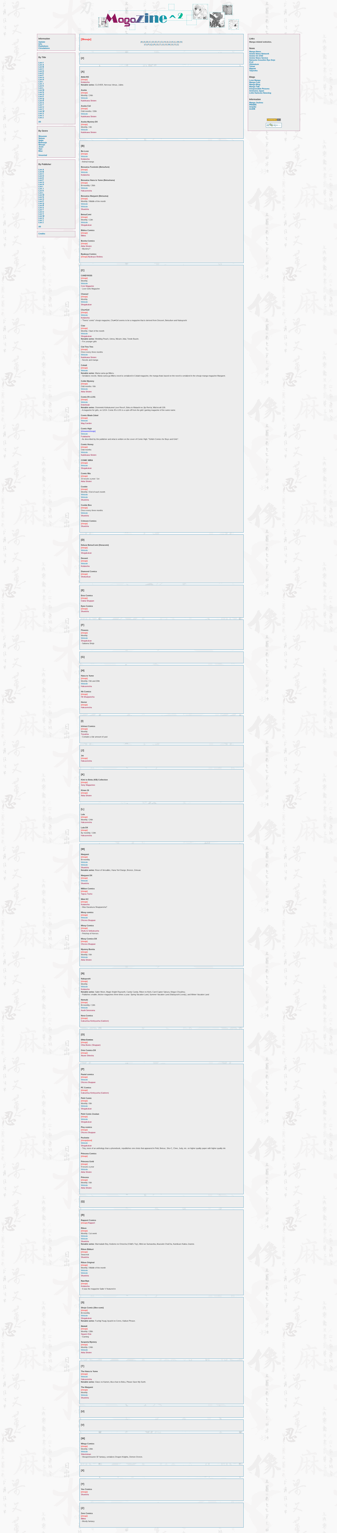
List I (40, 82)
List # (41, 63)
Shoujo (41, 145)
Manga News (255, 51)
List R (41, 101)
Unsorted (42, 155)
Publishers (43, 46)
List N (41, 92)
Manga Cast (254, 82)
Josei (40, 147)
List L (41, 88)
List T (41, 105)
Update (41, 42)
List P (41, 96)
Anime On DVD (256, 56)
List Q (41, 98)
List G (41, 77)
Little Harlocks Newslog (260, 93)
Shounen (42, 136)
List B (41, 67)
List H (41, 79)
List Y (41, 115)
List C (41, 69)
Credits (41, 234)
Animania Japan (256, 91)
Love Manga (254, 80)
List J (41, 84)
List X (41, 113)
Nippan (252, 68)
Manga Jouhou (256, 103)
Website (84, 98)
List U (41, 107)
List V (41, 109)
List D (41, 71)
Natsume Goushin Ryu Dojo (262, 60)
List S (41, 103)
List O (41, 94)
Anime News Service (258, 58)
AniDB (252, 109)
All (39, 122)
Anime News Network (259, 54)
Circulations (44, 48)
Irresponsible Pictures (259, 89)
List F (41, 75)
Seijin (41, 140)
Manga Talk (254, 86)
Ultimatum (254, 64)
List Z (41, 117)
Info (40, 44)
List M (41, 90)
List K (41, 86)
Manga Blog (254, 84)
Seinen (41, 138)
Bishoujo (42, 142)
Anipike (252, 107)
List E (41, 73)
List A (41, 65)
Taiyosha (253, 70)
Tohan (252, 66)
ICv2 (251, 62)
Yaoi (40, 149)
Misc (40, 151)
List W (41, 111)
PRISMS (252, 105)
